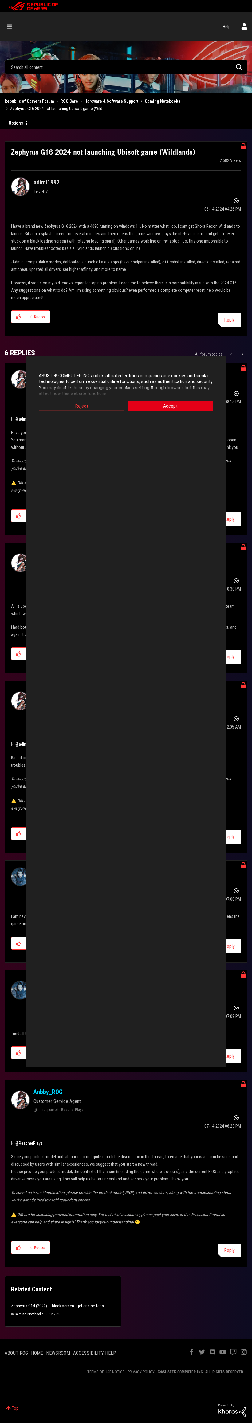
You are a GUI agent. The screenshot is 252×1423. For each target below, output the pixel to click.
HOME (37, 1353)
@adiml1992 (26, 419)
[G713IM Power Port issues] (231, 354)
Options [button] (16, 123)
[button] (18, 317)
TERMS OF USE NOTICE (105, 1372)
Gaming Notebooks (162, 101)
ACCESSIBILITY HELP (94, 1353)
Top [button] (15, 1408)
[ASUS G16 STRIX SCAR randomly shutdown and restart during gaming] (242, 354)
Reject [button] (81, 405)
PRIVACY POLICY (141, 1372)
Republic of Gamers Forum (29, 101)
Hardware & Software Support (111, 101)
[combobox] (126, 67)
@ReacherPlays (29, 1143)
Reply (229, 320)
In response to (61, 1110)
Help (226, 26)
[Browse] (12, 26)
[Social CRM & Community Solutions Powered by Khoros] (232, 1410)
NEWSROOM (58, 1353)
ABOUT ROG (16, 1353)
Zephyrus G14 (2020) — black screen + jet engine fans (57, 1305)
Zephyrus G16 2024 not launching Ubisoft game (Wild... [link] (57, 108)
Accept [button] (170, 405)
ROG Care (69, 101)
